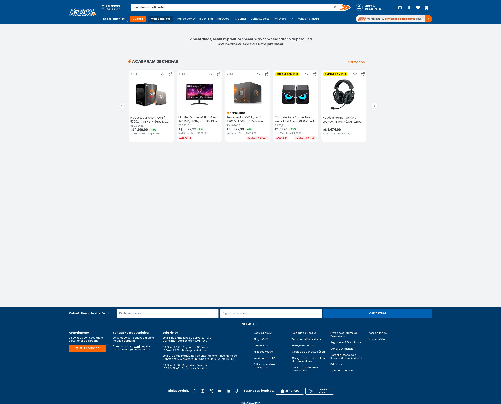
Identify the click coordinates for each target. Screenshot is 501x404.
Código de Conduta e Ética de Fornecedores (308, 359)
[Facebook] (193, 391)
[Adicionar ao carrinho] (170, 74)
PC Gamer (240, 18)
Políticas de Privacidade (306, 339)
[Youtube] (219, 391)
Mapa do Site (377, 339)
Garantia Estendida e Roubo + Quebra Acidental (346, 356)
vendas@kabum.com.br (135, 349)
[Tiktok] (237, 391)
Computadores (260, 18)
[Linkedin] (228, 391)
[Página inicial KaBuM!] (83, 12)
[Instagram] (202, 391)
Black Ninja (206, 18)
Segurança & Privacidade (345, 342)
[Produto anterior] (122, 106)
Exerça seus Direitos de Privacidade (343, 334)
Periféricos (280, 18)
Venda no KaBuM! (308, 18)
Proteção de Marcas (304, 345)
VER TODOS (356, 62)
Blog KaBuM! (261, 339)
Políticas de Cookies (304, 333)
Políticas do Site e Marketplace (264, 366)
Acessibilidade (378, 333)
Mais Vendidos (160, 18)
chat (137, 346)
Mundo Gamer (186, 18)
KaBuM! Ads (261, 345)
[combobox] (238, 7)
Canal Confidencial (342, 348)
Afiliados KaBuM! (264, 351)
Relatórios (336, 364)
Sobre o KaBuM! (263, 333)
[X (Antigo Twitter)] (211, 391)
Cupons (138, 18)
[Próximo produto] (374, 106)
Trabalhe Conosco (341, 370)
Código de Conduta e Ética (308, 351)
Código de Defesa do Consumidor (305, 369)
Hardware (223, 18)
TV (292, 18)
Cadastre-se (373, 9)
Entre (368, 5)
